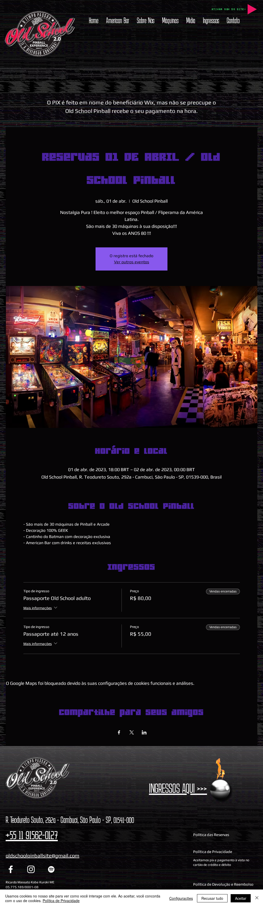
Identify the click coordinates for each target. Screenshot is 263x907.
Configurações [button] (181, 898)
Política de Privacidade (61, 900)
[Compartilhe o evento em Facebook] (119, 732)
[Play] (252, 9)
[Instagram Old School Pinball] (31, 869)
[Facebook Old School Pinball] (11, 869)
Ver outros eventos (131, 261)
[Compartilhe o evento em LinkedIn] (144, 732)
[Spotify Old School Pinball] (51, 869)
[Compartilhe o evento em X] (131, 732)
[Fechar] (257, 898)
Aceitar (240, 898)
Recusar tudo (212, 898)
